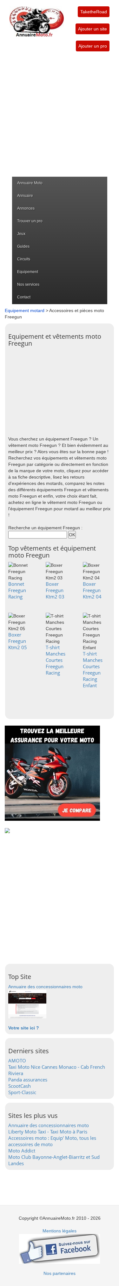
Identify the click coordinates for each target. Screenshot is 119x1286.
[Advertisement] (59, 114)
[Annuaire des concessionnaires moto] (27, 1003)
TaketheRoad (93, 11)
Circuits (23, 259)
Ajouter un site (92, 28)
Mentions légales (59, 1230)
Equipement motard (24, 310)
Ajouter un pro (92, 46)
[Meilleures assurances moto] (52, 772)
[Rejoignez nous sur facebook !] (59, 1248)
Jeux (21, 234)
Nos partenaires (59, 1273)
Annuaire (25, 195)
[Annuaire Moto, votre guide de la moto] (37, 18)
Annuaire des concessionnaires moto (45, 986)
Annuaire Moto (30, 183)
